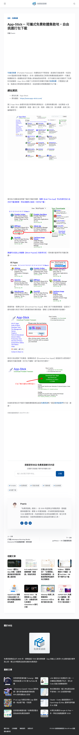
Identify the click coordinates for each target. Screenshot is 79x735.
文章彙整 (14, 728)
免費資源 (44, 403)
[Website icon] (26, 523)
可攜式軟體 (12, 73)
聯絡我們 (22, 728)
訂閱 (60, 474)
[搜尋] (74, 3)
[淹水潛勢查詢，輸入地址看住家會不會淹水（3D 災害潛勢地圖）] (44, 692)
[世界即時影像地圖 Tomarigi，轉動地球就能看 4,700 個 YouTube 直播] (8, 681)
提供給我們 (59, 403)
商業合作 (30, 728)
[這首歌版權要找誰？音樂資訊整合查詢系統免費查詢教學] (8, 713)
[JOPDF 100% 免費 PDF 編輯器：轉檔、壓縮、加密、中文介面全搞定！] (64, 588)
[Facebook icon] (21, 523)
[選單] (5, 4)
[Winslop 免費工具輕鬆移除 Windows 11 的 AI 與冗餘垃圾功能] (48, 588)
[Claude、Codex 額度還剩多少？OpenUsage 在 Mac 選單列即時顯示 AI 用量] (44, 703)
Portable (12, 485)
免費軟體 (15, 18)
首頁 (9, 18)
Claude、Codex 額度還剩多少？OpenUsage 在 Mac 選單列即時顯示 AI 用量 (62, 702)
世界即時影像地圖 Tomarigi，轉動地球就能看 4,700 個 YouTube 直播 (25, 681)
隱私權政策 (7, 731)
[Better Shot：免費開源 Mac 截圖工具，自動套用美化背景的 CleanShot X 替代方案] (31, 588)
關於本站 (6, 728)
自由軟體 (57, 485)
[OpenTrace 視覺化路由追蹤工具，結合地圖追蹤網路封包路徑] (14, 588)
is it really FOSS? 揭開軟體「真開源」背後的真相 (31, 571)
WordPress (68, 728)
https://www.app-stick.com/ (31, 98)
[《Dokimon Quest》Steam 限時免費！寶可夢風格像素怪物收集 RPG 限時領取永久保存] (8, 692)
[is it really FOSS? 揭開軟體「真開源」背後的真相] (31, 563)
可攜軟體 (46, 485)
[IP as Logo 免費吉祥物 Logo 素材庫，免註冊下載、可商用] (8, 703)
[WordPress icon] (30, 523)
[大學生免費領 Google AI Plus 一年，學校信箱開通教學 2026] (44, 713)
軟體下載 (12, 490)
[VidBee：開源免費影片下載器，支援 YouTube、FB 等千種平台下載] (64, 563)
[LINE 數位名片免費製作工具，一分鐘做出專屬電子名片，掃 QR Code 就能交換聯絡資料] (44, 681)
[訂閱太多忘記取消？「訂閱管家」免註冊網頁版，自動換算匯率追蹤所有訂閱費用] (48, 563)
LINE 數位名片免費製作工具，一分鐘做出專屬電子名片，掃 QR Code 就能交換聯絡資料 (62, 681)
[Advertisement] (39, 52)
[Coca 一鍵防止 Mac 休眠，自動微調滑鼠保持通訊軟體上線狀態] (14, 563)
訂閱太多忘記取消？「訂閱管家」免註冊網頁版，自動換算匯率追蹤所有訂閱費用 (47, 574)
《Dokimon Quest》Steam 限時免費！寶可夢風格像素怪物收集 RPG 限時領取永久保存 (25, 691)
